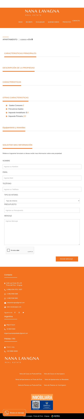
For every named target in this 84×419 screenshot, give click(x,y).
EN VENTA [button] (29, 22)
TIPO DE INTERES (11, 195)
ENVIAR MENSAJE (66, 259)
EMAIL (5, 172)
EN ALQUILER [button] (40, 22)
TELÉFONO (7, 183)
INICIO (20, 22)
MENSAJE (8, 216)
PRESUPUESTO (10, 204)
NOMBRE (6, 160)
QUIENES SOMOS (53, 22)
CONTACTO (76, 20)
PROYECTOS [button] (67, 22)
